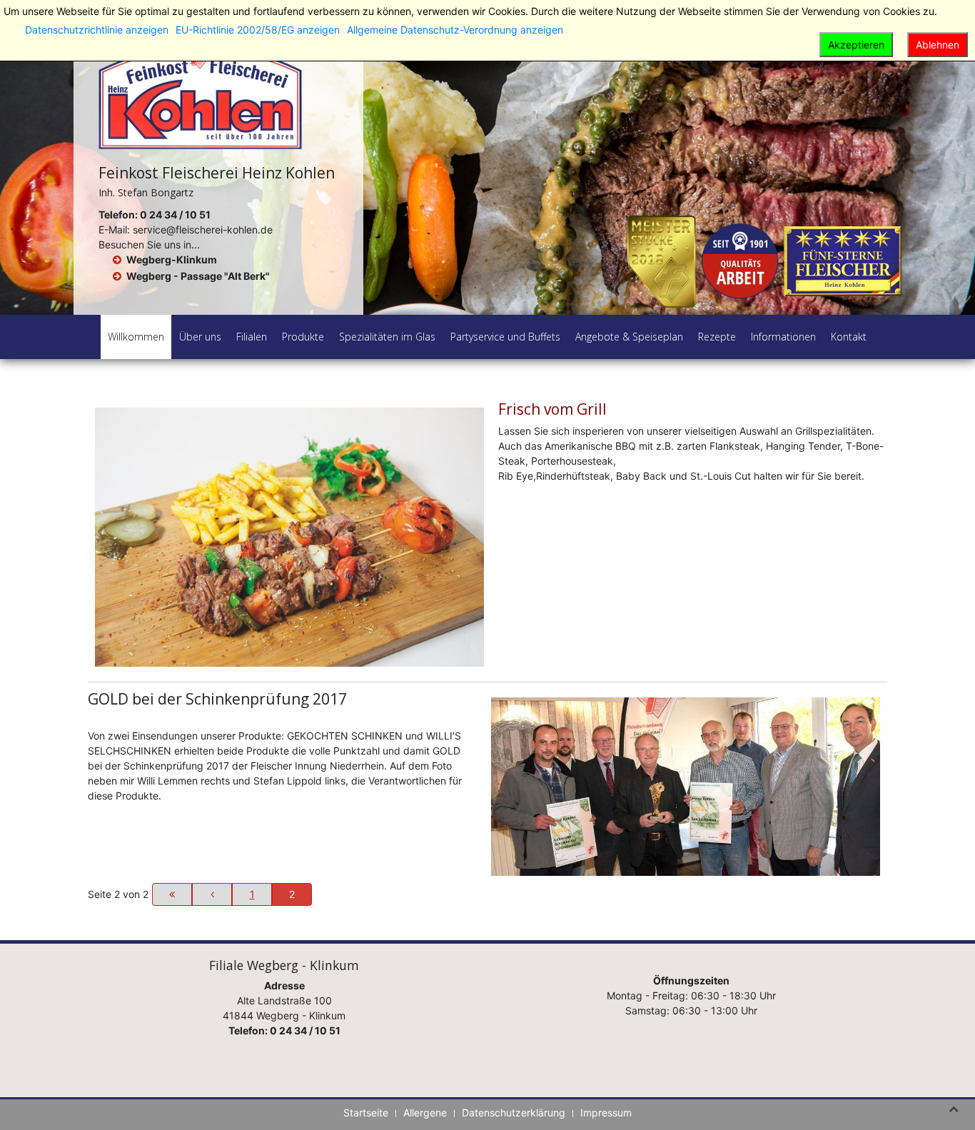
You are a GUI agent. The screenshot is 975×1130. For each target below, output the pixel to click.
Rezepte (717, 336)
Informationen (783, 336)
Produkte (303, 336)
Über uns (200, 336)
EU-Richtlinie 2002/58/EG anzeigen (258, 30)
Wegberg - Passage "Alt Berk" (198, 276)
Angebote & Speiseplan (629, 336)
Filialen (251, 336)
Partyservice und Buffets (505, 336)
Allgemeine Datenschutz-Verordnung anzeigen (455, 30)
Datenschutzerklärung (513, 1112)
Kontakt (849, 336)
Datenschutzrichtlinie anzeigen (96, 30)
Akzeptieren (856, 45)
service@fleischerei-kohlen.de (203, 229)
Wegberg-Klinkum (171, 259)
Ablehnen (937, 45)
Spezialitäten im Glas (387, 336)
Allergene (425, 1112)
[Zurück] (212, 894)
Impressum (606, 1112)
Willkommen (136, 336)
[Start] (172, 894)
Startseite (365, 1112)
